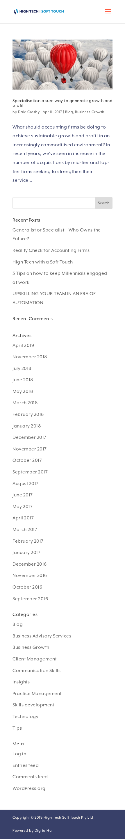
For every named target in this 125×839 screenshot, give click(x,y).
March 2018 (25, 402)
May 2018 (22, 391)
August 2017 (25, 483)
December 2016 (29, 564)
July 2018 (21, 368)
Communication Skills (36, 670)
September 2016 (30, 598)
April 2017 (23, 518)
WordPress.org (29, 788)
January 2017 (26, 552)
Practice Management (37, 693)
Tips (17, 728)
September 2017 (30, 472)
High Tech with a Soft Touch (42, 262)
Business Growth (89, 112)
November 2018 (29, 356)
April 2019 (23, 345)
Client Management (34, 659)
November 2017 (29, 449)
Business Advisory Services (41, 636)
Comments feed (30, 776)
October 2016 (27, 587)
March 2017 (24, 529)
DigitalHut (44, 831)
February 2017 (28, 541)
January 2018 (26, 426)
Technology (25, 716)
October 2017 (27, 460)
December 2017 (29, 437)
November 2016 (29, 575)
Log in (19, 753)
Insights (21, 682)
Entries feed (25, 765)
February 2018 (28, 414)
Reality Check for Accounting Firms (51, 250)
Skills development (33, 705)
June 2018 (22, 379)
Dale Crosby (29, 112)
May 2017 (22, 506)
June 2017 (22, 495)
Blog (69, 112)
